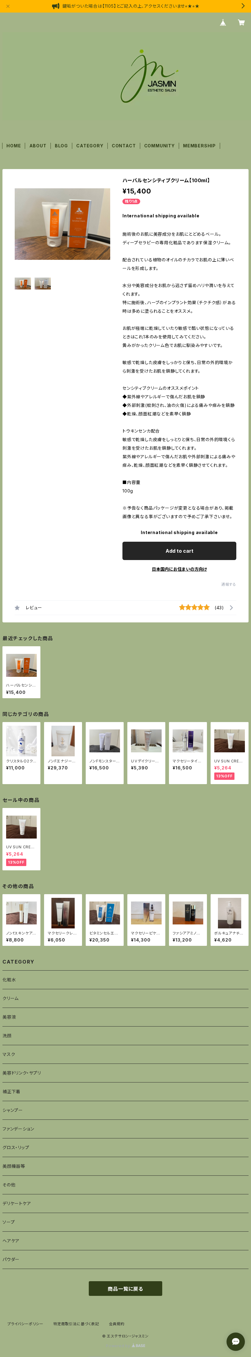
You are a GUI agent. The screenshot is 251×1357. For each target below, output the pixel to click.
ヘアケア (11, 1240)
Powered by (119, 1346)
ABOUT (38, 145)
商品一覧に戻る (125, 1289)
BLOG (61, 145)
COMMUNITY (159, 145)
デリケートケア (16, 1203)
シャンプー (12, 1110)
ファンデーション (18, 1128)
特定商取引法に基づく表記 (76, 1324)
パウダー (11, 1259)
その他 (8, 1184)
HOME (13, 145)
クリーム (10, 998)
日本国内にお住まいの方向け (179, 569)
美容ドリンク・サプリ (21, 1072)
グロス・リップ (15, 1147)
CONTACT (124, 145)
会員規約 (117, 1324)
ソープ (8, 1222)
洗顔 (7, 1035)
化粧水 (9, 979)
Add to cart (179, 551)
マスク (8, 1054)
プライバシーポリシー (25, 1324)
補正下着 (11, 1091)
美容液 (9, 1017)
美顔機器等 (13, 1166)
